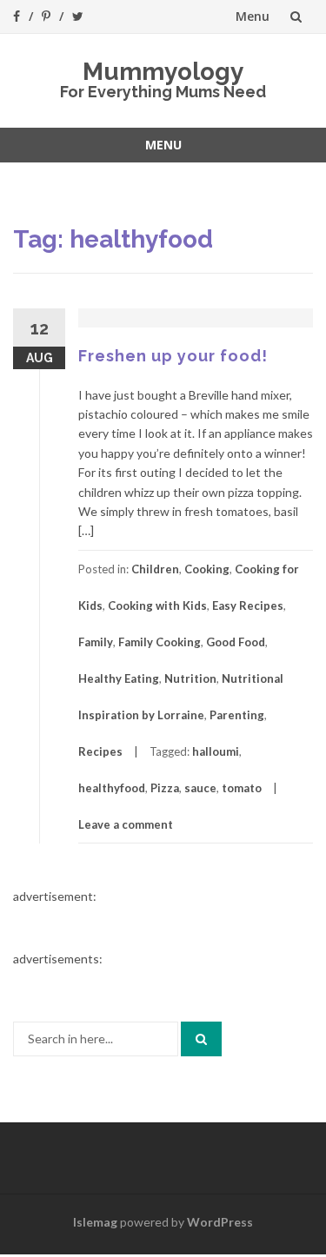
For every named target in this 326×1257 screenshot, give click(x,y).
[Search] (201, 1039)
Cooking (207, 569)
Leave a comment (125, 824)
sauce (200, 788)
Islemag (95, 1221)
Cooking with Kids (157, 605)
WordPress (220, 1221)
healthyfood (111, 788)
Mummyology (163, 71)
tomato (242, 788)
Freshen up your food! (173, 356)
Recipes (100, 751)
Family (95, 642)
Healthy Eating (118, 678)
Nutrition (190, 678)
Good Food (235, 642)
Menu (252, 16)
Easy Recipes (247, 605)
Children (155, 569)
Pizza (164, 788)
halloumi (215, 751)
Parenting (237, 715)
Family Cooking (159, 642)
